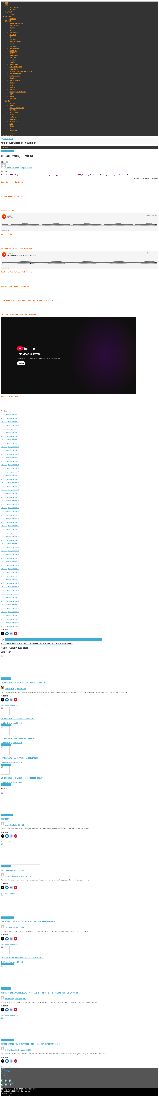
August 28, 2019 (26, 167)
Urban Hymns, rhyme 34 (10, 533)
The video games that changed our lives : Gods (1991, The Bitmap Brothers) (32, 1044)
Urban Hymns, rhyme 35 (10, 536)
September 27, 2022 (16, 962)
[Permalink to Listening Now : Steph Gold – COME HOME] (5, 715)
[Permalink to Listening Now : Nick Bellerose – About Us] (5, 734)
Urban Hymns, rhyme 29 (10, 515)
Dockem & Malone (51, 639)
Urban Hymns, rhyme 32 (10, 526)
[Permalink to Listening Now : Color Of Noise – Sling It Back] (5, 754)
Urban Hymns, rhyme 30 (10, 518)
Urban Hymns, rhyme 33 (10, 529)
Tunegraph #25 (7, 819)
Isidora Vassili (9, 825)
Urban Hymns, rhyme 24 (10, 497)
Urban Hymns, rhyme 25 (10, 501)
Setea (89, 639)
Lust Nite (74, 639)
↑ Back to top (5, 1095)
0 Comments (13, 706)
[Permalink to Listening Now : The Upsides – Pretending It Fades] (5, 774)
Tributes (9, 678)
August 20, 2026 (20, 688)
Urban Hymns (10, 151)
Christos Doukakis (11, 1050)
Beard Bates (12, 639)
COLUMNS (4, 1077)
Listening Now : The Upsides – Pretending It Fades (21, 777)
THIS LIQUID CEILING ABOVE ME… (13, 870)
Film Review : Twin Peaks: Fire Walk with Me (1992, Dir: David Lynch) (28, 921)
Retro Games (10, 1040)
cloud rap (18, 639)
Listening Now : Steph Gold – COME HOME (17, 718)
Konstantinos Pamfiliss (12, 876)
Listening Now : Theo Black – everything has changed (23, 682)
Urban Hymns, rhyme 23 (10, 493)
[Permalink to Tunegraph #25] (20, 813)
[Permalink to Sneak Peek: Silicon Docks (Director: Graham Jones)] (5, 954)
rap (87, 639)
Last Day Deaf (9, 688)
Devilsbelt (34, 639)
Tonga (92, 639)
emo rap (58, 639)
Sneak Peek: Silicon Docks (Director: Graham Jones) (22, 957)
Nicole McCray (9, 998)
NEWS (3, 1069)
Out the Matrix (81, 639)
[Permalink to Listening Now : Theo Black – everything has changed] (20, 676)
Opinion (9, 988)
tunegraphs (10, 815)
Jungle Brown (68, 639)
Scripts (9, 866)
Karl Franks (8, 927)
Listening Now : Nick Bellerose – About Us (18, 738)
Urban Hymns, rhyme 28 (10, 511)
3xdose (7, 639)
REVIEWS (4, 1073)
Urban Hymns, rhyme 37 (10, 544)
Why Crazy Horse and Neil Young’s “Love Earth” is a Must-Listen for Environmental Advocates (39, 992)
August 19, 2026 (16, 782)
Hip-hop (62, 639)
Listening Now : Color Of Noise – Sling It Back (19, 758)
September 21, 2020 (24, 1050)
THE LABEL (5, 1075)
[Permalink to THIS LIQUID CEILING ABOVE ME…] (20, 864)
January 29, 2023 (20, 998)
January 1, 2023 (18, 927)
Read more (5, 706)
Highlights (4, 151)
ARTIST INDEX (6, 1079)
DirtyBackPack (41, 639)
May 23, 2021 (19, 825)
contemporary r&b (26, 639)
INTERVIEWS (5, 1071)
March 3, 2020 (26, 876)
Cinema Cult (4, 917)
